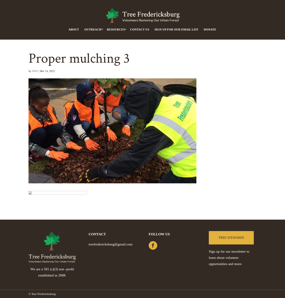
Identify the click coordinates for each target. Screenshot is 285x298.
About (73, 29)
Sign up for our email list (176, 29)
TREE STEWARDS (231, 237)
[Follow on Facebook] (153, 245)
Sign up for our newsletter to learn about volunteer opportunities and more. (229, 257)
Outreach (92, 29)
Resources (116, 29)
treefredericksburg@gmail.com (110, 244)
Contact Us (139, 29)
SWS (35, 71)
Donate (210, 29)
